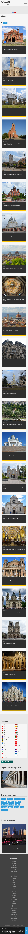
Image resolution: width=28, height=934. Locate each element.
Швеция (19, 753)
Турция (19, 745)
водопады (11, 801)
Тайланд (19, 743)
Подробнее (12, 932)
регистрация (5, 804)
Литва (18, 726)
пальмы (12, 804)
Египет (5, 747)
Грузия (5, 745)
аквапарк (4, 801)
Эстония (19, 755)
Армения (6, 729)
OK (26, 930)
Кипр (5, 755)
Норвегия (19, 731)
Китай (5, 757)
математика (4, 809)
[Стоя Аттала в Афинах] (14, 779)
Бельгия (6, 733)
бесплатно (4, 807)
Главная (2, 9)
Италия (6, 751)
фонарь (11, 807)
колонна (17, 807)
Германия (6, 741)
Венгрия (6, 739)
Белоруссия (7, 731)
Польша (19, 735)
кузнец (17, 804)
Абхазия (6, 724)
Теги (7, 9)
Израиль (6, 749)
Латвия (19, 724)
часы (23, 798)
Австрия (6, 726)
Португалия (20, 737)
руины (22, 807)
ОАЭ (18, 733)
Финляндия (20, 747)
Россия (19, 739)
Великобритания (8, 737)
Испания (6, 753)
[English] (15, 12)
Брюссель (10, 798)
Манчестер (17, 801)
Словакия (19, 741)
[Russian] (13, 12)
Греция (6, 743)
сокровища (17, 798)
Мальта (19, 729)
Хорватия (19, 751)
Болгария (6, 735)
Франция (19, 749)
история (4, 798)
